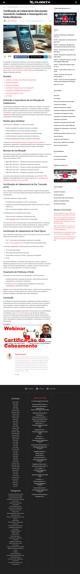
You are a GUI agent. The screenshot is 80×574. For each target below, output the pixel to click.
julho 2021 (15, 451)
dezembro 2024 (15, 431)
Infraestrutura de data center (15, 525)
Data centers (15, 511)
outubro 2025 (15, 414)
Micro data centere (15, 536)
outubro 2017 (15, 479)
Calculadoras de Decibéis (60, 119)
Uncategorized (15, 564)
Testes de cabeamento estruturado (27, 7)
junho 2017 (15, 482)
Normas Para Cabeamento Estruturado (64, 142)
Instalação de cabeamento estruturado (40, 447)
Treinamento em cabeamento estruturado (40, 490)
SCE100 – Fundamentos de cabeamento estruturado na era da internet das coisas (64, 45)
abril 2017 (15, 486)
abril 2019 (15, 459)
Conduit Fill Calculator (59, 192)
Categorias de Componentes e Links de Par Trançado (65, 129)
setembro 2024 (15, 437)
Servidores (15, 552)
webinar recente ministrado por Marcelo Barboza (20, 70)
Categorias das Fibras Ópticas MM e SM (64, 125)
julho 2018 (15, 472)
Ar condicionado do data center (15, 494)
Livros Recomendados (60, 159)
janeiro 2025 (15, 430)
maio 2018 (15, 473)
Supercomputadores (15, 553)
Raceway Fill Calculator (60, 203)
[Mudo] (72, 24)
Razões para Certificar (12, 82)
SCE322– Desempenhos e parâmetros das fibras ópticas (65, 55)
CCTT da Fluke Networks (23, 313)
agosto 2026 (15, 402)
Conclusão (9, 96)
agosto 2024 (15, 438)
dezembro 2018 (15, 465)
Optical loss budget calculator (61, 200)
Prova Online (57, 98)
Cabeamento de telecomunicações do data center (40, 409)
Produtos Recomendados (60, 156)
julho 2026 (15, 403)
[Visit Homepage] (40, 2)
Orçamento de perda (11, 284)
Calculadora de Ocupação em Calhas (63, 113)
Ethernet (15, 518)
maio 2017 (15, 484)
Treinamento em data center (15, 562)
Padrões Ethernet (58, 136)
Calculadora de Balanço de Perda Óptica (64, 110)
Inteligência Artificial (15, 531)
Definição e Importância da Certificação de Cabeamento (21, 80)
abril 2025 (15, 424)
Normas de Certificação (12, 85)
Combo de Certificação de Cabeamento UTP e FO (64, 36)
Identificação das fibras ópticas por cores (64, 133)
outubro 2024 (15, 435)
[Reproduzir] (56, 24)
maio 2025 (15, 423)
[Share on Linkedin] (46, 56)
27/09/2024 (21, 21)
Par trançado (15, 545)
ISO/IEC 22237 (15, 532)
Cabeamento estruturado (12, 7)
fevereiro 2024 (15, 449)
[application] (65, 19)
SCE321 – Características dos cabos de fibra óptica (64, 50)
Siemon (15, 223)
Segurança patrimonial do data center (40, 475)
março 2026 (15, 409)
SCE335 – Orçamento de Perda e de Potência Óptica (63, 75)
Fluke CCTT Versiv (59, 84)
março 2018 (15, 475)
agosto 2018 (15, 470)
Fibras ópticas (15, 520)
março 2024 (15, 447)
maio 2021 (15, 452)
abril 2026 (15, 407)
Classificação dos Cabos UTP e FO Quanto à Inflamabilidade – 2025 (65, 238)
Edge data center (15, 515)
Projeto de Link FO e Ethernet (61, 139)
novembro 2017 (15, 477)
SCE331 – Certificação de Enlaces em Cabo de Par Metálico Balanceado (65, 60)
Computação (15, 504)
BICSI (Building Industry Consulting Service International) (28, 142)
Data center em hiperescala (15, 508)
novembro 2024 (15, 433)
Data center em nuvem (15, 510)
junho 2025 (15, 421)
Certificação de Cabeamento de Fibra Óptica (18, 90)
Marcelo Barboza (12, 21)
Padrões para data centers (15, 543)
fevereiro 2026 (15, 410)
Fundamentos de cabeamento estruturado (40, 441)
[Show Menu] (4, 2)
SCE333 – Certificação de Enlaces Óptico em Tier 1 (64, 65)
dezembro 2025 (15, 412)
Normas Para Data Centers (61, 145)
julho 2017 (15, 481)
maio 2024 (15, 444)
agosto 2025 (15, 417)
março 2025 (15, 426)
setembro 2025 (15, 416)
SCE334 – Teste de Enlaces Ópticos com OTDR (64, 70)
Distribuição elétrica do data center (15, 513)
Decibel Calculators (59, 195)
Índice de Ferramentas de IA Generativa (64, 101)
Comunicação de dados (15, 506)
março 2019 (15, 461)
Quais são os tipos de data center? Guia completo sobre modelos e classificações (65, 227)
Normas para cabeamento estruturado (40, 460)
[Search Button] (76, 2)
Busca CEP (56, 95)
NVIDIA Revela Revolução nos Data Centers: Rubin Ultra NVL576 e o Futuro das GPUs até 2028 (64, 221)
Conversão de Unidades (60, 104)
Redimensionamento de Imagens (62, 107)
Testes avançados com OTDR (18, 243)
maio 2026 (15, 405)
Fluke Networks (7, 112)
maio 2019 (15, 458)
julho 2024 (15, 440)
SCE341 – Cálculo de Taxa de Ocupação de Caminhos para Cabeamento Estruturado (65, 80)
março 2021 (15, 454)
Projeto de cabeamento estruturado (15, 546)
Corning (11, 289)
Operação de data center (15, 541)
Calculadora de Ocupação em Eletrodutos (65, 116)
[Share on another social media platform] (49, 56)
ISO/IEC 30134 (15, 534)
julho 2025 (15, 419)
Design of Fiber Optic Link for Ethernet (64, 198)
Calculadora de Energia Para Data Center (64, 122)
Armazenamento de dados (15, 496)
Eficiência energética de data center (15, 517)
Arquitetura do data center (15, 497)
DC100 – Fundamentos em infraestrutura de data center (65, 40)
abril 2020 (15, 456)
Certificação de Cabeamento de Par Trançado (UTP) (20, 88)
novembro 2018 (15, 466)
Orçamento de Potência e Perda (14, 93)
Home (4, 7)
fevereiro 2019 (15, 463)
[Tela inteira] (74, 24)
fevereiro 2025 (15, 428)
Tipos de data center (15, 557)
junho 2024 (15, 442)
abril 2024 (15, 445)
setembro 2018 (15, 468)
